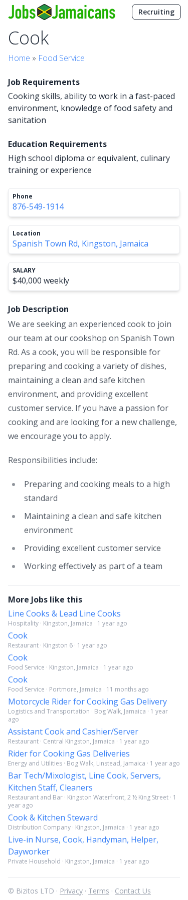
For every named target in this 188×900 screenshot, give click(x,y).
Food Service (61, 58)
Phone (23, 196)
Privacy (71, 891)
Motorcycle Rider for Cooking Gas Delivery (87, 701)
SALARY (24, 270)
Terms (98, 891)
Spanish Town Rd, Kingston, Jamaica (80, 243)
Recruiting (156, 11)
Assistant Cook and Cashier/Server (73, 731)
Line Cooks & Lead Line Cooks (64, 613)
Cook (18, 635)
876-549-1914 (38, 206)
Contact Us (133, 891)
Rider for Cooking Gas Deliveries (69, 753)
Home (19, 58)
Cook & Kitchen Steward (53, 817)
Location (27, 234)
